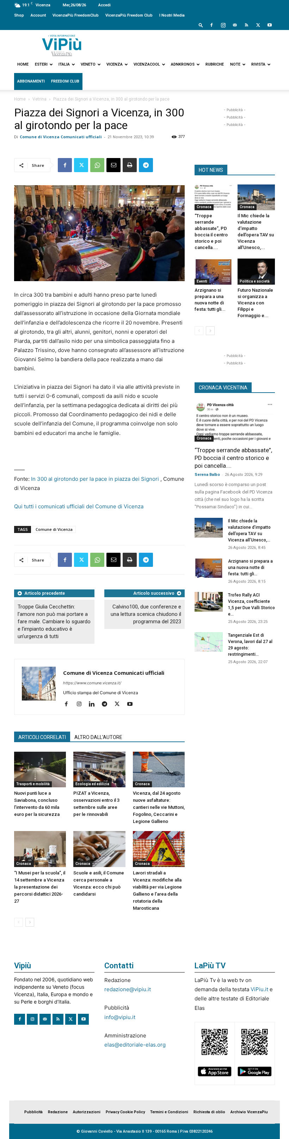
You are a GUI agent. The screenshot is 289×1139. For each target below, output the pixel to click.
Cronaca (142, 784)
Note (235, 64)
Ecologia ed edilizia (92, 784)
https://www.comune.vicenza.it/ (92, 682)
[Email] (113, 165)
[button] (201, 25)
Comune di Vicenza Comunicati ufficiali (61, 136)
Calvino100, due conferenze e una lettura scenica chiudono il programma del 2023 (146, 614)
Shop (19, 15)
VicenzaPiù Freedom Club (129, 15)
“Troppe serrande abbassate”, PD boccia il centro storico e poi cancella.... (233, 458)
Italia (64, 64)
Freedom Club (65, 81)
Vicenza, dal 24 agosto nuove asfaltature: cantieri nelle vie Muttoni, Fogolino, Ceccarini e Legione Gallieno (159, 807)
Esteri (41, 64)
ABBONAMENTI (31, 81)
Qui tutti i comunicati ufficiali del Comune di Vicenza (78, 506)
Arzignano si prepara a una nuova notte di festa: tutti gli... (250, 567)
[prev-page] (18, 922)
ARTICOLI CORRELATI (42, 737)
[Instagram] (223, 25)
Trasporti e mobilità (33, 784)
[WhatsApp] (97, 165)
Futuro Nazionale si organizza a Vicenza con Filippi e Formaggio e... (255, 302)
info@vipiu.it (119, 1017)
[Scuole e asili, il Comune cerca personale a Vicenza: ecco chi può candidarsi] (99, 849)
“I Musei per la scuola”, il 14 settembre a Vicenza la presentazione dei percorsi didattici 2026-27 (39, 887)
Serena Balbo (207, 474)
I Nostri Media (172, 15)
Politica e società (255, 281)
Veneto (88, 64)
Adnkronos (183, 64)
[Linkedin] (94, 704)
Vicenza (114, 64)
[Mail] (234, 25)
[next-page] (29, 922)
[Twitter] (258, 25)
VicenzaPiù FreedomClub (76, 15)
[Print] (130, 165)
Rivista (258, 64)
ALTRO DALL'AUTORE (98, 737)
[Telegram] (146, 165)
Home (23, 64)
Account (38, 15)
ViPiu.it (259, 989)
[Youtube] (269, 25)
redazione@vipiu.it (127, 989)
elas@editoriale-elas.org (135, 1044)
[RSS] (246, 25)
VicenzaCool (147, 64)
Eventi (202, 281)
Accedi (104, 5)
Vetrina (39, 99)
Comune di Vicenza (54, 529)
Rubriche (214, 64)
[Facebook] (211, 25)
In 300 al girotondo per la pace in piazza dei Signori (95, 478)
